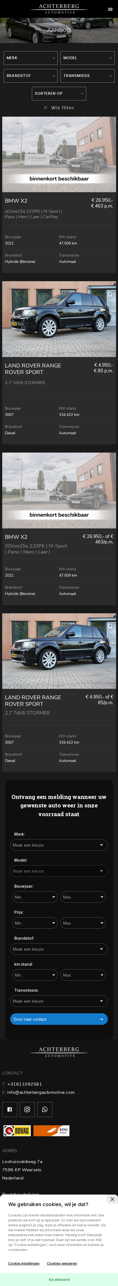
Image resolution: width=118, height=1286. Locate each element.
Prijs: (19, 912)
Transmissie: (26, 990)
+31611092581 (24, 1084)
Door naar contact (30, 1019)
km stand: (23, 964)
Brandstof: (24, 938)
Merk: (19, 834)
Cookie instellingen (24, 1263)
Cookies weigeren (62, 1263)
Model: (20, 860)
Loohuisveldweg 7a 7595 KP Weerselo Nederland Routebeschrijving (22, 1178)
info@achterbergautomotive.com (41, 1092)
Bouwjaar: (23, 886)
